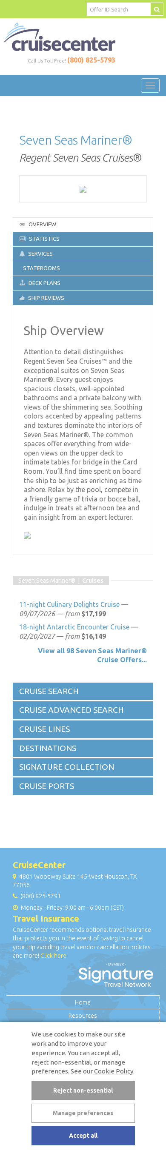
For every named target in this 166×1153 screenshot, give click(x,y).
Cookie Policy (113, 1071)
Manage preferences (83, 1113)
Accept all (83, 1135)
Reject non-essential (83, 1090)
